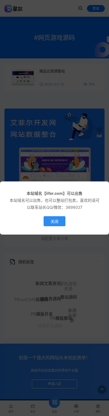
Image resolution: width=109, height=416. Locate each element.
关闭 (54, 221)
